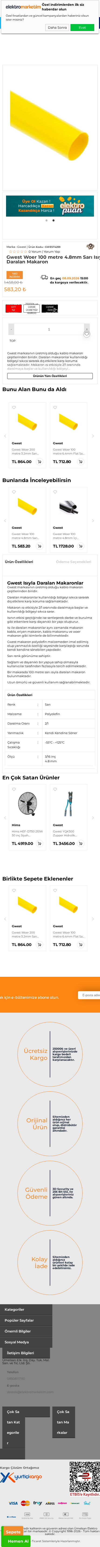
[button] (11, 329)
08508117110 (16, 1378)
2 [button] (53, 220)
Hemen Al (18, 1541)
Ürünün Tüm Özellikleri (50, 376)
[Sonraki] (93, 436)
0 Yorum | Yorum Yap (34, 251)
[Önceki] (5, 436)
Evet (82, 27)
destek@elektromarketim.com (30, 1392)
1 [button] (46, 220)
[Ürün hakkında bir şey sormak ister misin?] (90, 246)
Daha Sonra (57, 27)
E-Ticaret (35, 1541)
